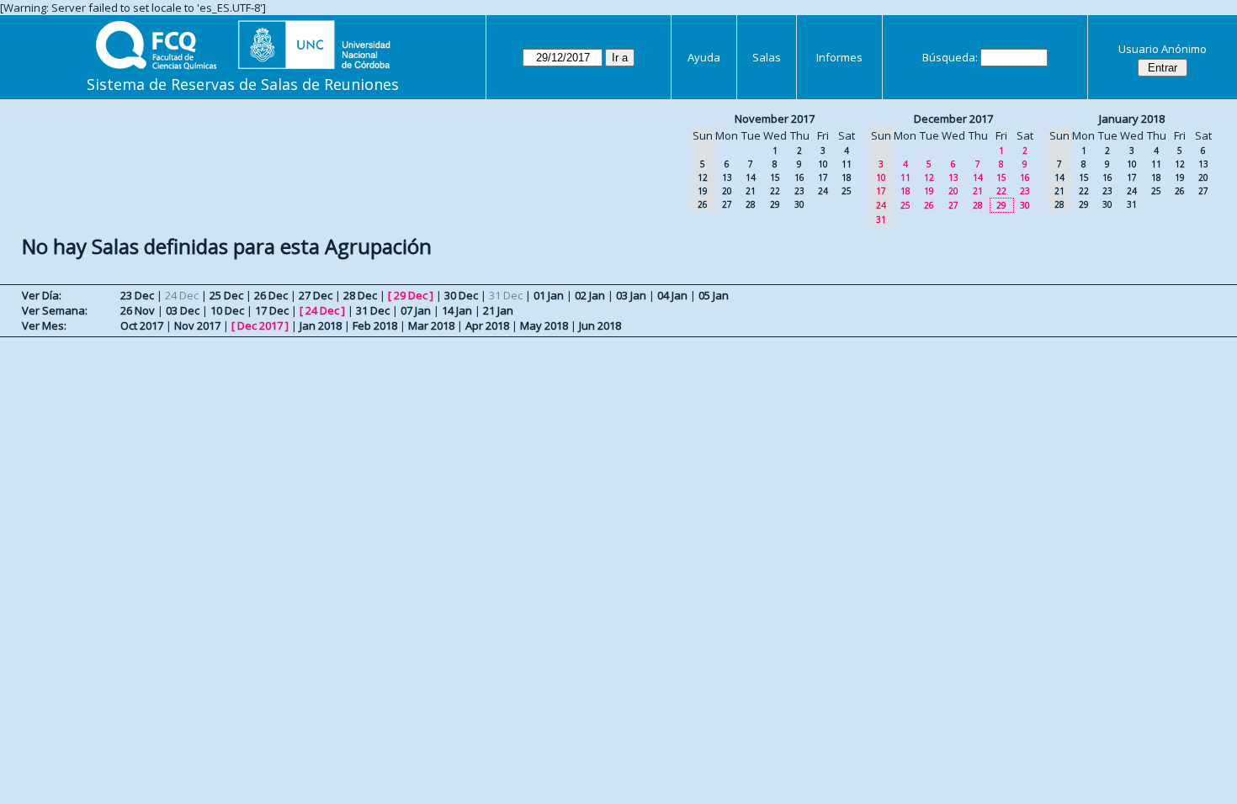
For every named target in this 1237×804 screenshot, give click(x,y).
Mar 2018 (431, 325)
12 (929, 177)
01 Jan (549, 295)
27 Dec (315, 295)
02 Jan (590, 295)
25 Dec (226, 295)
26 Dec (271, 295)
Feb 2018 (375, 325)
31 (1132, 204)
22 (775, 191)
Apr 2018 (487, 325)
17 (823, 177)
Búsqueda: (950, 57)
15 (775, 177)
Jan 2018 (321, 325)
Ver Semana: (55, 310)
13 (727, 177)
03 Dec (182, 310)
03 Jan (631, 295)
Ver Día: (41, 295)
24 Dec (322, 310)
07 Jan (416, 310)
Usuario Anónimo (1162, 48)
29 (775, 204)
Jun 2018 (600, 325)
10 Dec (227, 310)
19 (929, 191)
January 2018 (1132, 118)
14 (751, 177)
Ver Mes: (44, 325)
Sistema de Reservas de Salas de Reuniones (243, 84)
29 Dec (410, 295)
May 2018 (544, 325)
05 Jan (713, 295)
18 (846, 177)
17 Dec (272, 310)
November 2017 (775, 118)
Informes (839, 57)
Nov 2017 (197, 325)
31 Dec (373, 310)
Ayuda (704, 57)
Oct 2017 (141, 325)
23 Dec (137, 295)
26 (929, 205)
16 (799, 177)
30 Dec (461, 295)
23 (799, 191)
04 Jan (672, 295)
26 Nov (137, 310)
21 (751, 191)
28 (751, 204)
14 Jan (457, 310)
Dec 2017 (260, 325)
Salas (766, 57)
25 (846, 191)
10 (823, 164)
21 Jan (498, 310)
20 (727, 191)
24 (823, 191)
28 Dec (360, 295)
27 (727, 204)
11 (846, 164)
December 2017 (953, 118)
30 (799, 204)
